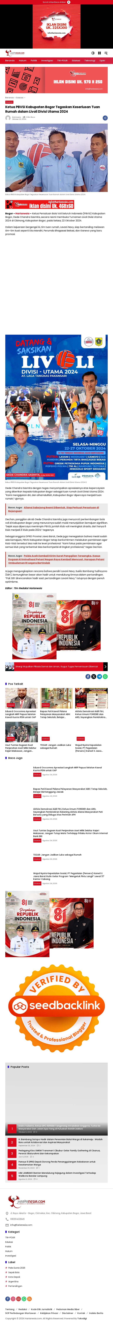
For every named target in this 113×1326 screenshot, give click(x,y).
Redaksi (23, 1309)
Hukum (9, 1251)
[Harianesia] (14, 52)
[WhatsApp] (105, 676)
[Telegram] (99, 676)
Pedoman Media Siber (68, 1309)
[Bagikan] (105, 117)
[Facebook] (87, 676)
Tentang (9, 1309)
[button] (93, 53)
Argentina (13, 1281)
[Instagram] (13, 1299)
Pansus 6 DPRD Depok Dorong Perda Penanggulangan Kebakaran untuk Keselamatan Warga (57, 1163)
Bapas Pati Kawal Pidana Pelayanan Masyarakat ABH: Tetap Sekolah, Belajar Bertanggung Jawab (55, 714)
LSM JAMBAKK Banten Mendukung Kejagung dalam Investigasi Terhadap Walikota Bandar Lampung (57, 1174)
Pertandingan (15, 1286)
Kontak (81, 1313)
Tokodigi (82, 1318)
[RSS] (29, 1299)
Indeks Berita (96, 1313)
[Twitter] (93, 676)
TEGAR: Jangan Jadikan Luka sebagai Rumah (55, 746)
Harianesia (22, 213)
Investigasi (10, 1255)
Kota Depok (14, 1276)
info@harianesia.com (21, 1224)
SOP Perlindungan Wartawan (20, 1313)
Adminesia (16, 117)
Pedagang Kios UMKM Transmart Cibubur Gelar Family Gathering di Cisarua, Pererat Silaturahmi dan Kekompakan (59, 1152)
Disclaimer (67, 1313)
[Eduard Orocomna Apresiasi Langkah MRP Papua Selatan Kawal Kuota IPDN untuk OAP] (21, 698)
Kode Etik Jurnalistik (41, 1309)
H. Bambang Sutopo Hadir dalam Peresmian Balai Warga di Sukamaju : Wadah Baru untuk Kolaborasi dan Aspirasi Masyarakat (61, 1141)
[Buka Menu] (99, 53)
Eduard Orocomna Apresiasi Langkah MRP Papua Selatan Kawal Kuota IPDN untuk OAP (20, 714)
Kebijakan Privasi (49, 1313)
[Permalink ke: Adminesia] (8, 118)
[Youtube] (18, 1299)
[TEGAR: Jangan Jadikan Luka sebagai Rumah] (56, 732)
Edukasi (9, 102)
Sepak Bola (13, 1272)
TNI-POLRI (10, 1237)
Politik (8, 1246)
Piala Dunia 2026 (16, 1267)
